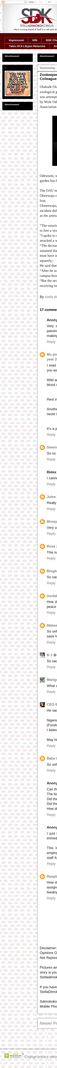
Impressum (16, 40)
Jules (51, 497)
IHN (34, 40)
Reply (51, 342)
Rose (51, 546)
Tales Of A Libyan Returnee (27, 46)
